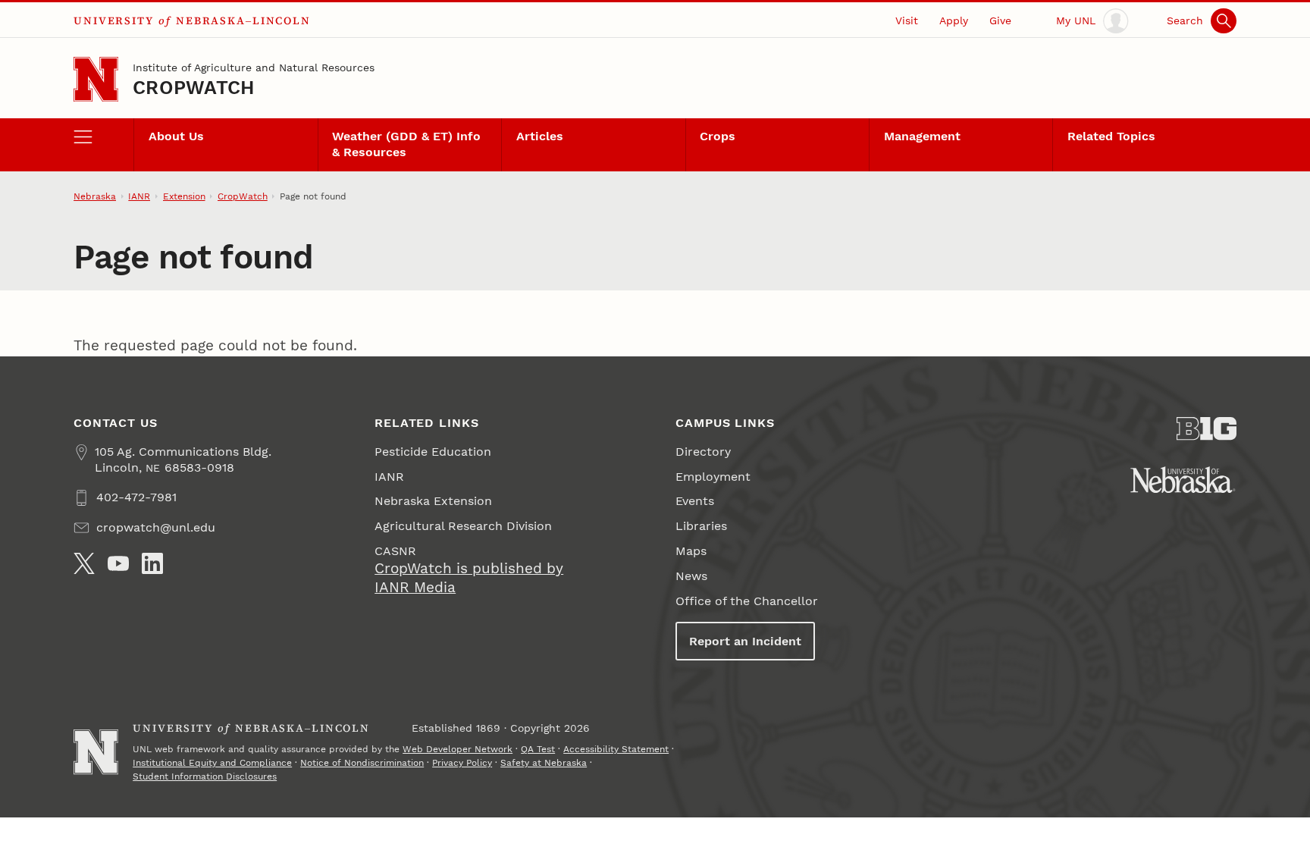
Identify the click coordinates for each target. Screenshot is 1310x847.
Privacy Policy (462, 763)
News (691, 576)
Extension (184, 196)
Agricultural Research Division (463, 526)
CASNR (395, 551)
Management (922, 136)
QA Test (538, 749)
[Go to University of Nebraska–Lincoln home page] (96, 79)
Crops (717, 136)
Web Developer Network (457, 749)
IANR (139, 196)
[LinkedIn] (152, 563)
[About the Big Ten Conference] (1206, 428)
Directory (703, 451)
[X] (84, 563)
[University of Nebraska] (1183, 479)
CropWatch (193, 88)
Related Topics (1111, 136)
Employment (713, 476)
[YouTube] (118, 563)
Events (694, 501)
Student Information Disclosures (205, 776)
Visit (906, 20)
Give (1000, 20)
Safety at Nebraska (543, 763)
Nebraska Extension (433, 501)
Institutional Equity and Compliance (212, 763)
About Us (176, 136)
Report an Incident (745, 641)
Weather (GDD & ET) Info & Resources (406, 144)
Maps (691, 551)
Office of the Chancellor (746, 601)
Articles (539, 136)
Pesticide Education (433, 451)
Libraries (701, 526)
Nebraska (95, 196)
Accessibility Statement (616, 749)
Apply (953, 20)
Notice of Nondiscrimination (362, 763)
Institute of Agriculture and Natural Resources (254, 67)
